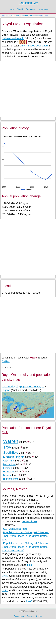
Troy (7, 447)
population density (30, 386)
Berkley (7, 475)
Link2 (5, 590)
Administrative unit (13, 38)
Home (11, 9)
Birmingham (9, 464)
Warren (10, 441)
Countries (30, 9)
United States (34, 16)
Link (29, 564)
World (20, 9)
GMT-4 (5, 361)
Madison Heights (13, 456)
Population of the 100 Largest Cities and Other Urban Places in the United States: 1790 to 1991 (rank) (25, 547)
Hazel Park (9, 471)
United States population (34, 45)
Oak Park (8, 460)
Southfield (10, 452)
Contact (39, 616)
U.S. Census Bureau (15, 528)
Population (15, 16)
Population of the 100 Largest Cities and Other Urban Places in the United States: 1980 (25, 536)
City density (8, 386)
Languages (43, 9)
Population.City (28, 2)
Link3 (29, 601)
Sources (30, 616)
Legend (6, 390)
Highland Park (10, 479)
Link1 (5, 575)
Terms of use (29, 521)
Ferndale (7, 468)
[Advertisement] (28, 89)
